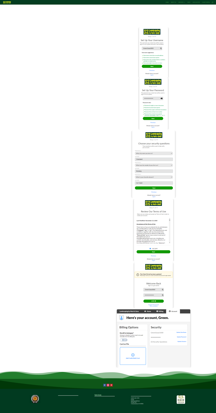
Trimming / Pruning (99, 402)
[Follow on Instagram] (108, 385)
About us (60, 399)
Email (132, 399)
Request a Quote (62, 403)
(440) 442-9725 (196, 2)
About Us (173, 2)
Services (181, 2)
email (116, 21)
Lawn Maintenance (99, 398)
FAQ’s (188, 2)
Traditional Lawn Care (100, 399)
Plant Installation (98, 403)
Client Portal (206, 2)
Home (167, 2)
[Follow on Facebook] (104, 385)
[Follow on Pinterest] (111, 385)
